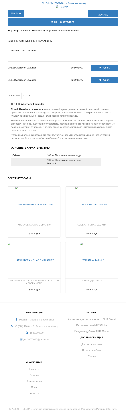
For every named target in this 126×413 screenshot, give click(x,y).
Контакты (34, 393)
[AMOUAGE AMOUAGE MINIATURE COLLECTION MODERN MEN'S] (34, 260)
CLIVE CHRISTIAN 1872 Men (91, 225)
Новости (34, 369)
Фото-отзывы (34, 381)
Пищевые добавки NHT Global (91, 331)
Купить (106, 67)
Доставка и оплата (91, 344)
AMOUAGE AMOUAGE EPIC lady (34, 225)
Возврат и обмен (91, 350)
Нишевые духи (40, 30)
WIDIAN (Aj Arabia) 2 (92, 280)
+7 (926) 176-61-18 (53, 3)
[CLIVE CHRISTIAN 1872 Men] (91, 204)
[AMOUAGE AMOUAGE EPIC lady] (34, 204)
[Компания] (63, 6)
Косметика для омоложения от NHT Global (92, 319)
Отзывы (34, 375)
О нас (34, 387)
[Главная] (9, 30)
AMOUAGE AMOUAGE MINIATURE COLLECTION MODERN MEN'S (34, 281)
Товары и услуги (21, 30)
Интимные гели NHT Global (91, 325)
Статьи (92, 356)
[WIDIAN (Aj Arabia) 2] (91, 260)
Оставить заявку (76, 3)
